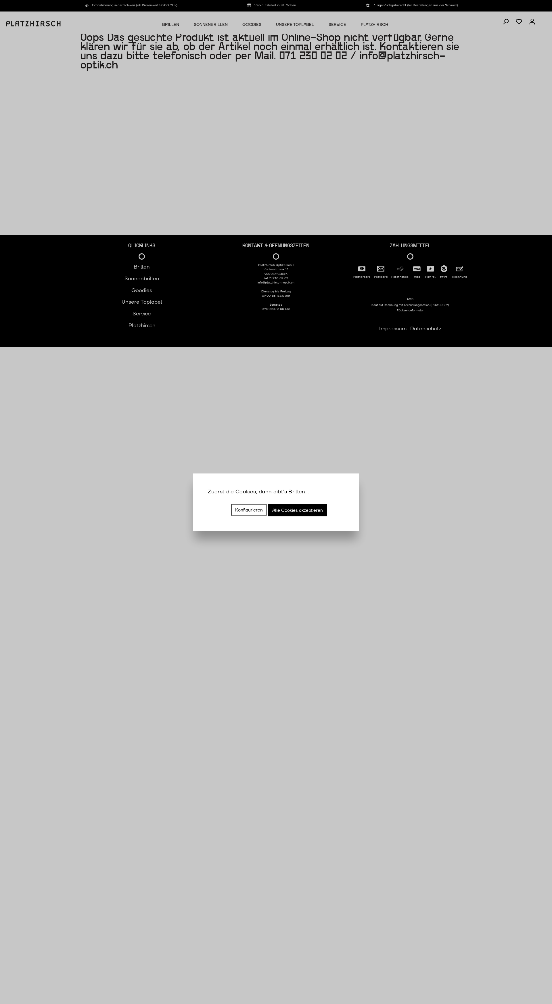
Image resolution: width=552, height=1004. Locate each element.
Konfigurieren (249, 510)
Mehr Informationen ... (235, 500)
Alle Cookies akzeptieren (297, 510)
